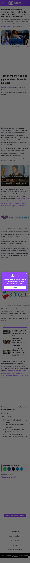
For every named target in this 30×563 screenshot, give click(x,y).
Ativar (15, 287)
